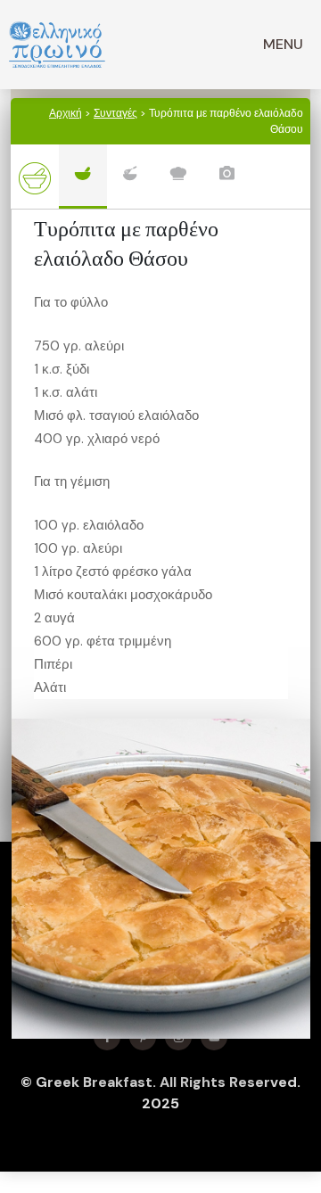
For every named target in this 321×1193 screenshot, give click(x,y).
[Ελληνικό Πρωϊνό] (57, 44)
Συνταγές (115, 113)
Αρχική (65, 113)
